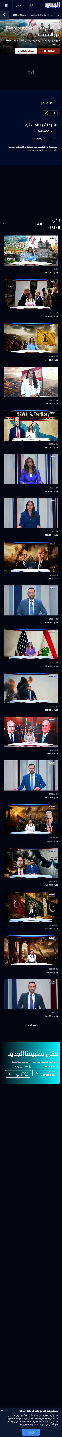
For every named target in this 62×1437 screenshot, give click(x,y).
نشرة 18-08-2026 (51, 448)
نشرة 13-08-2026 (51, 666)
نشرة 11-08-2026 (51, 754)
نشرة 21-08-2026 (51, 316)
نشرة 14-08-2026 (51, 623)
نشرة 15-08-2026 (51, 579)
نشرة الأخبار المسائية (38, 15)
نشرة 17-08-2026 (51, 491)
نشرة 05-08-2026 (51, 1016)
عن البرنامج (46, 102)
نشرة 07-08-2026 (51, 929)
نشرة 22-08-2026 (51, 273)
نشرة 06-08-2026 (51, 972)
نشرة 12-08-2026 (51, 710)
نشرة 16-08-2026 (51, 535)
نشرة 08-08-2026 (51, 885)
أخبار (31, 5)
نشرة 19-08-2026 (51, 404)
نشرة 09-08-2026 (51, 841)
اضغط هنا (24, 1424)
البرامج (18, 5)
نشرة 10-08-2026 (51, 798)
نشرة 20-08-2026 (51, 360)
